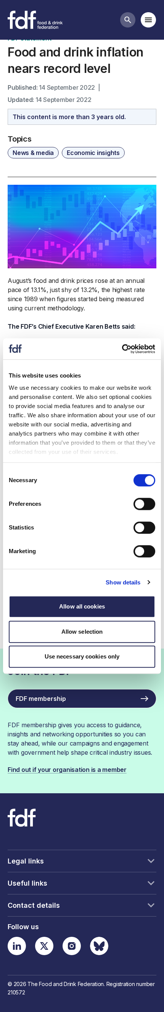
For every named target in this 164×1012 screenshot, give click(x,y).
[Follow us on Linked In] (17, 946)
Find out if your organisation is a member (67, 769)
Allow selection (82, 631)
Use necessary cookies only (82, 656)
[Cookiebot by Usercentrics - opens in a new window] (121, 349)
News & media (33, 153)
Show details (123, 582)
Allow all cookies (82, 606)
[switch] (144, 504)
